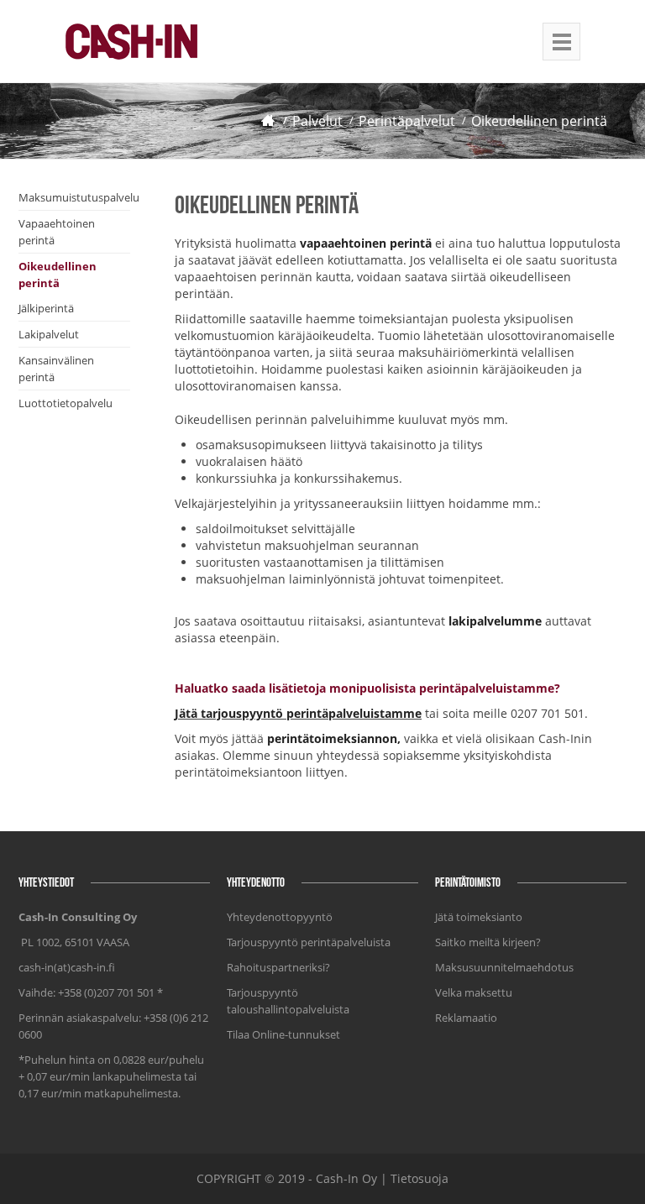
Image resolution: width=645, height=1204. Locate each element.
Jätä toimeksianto (478, 916)
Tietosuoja (419, 1178)
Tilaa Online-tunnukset (283, 1034)
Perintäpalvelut (407, 121)
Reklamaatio (466, 1017)
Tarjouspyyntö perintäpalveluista (309, 942)
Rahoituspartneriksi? (278, 967)
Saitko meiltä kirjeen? (488, 942)
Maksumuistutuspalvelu (78, 197)
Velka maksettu (473, 992)
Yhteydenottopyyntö (280, 916)
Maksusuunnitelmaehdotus (504, 967)
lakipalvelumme (495, 621)
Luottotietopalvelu (65, 403)
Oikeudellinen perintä (539, 121)
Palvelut (317, 121)
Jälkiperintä (46, 308)
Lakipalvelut (48, 334)
